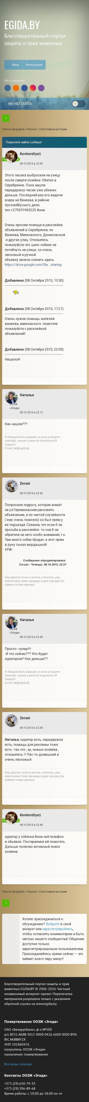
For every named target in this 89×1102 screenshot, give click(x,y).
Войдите (52, 924)
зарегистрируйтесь (57, 929)
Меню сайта (19, 103)
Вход (15, 65)
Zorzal (25, 483)
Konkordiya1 (30, 153)
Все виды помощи (18, 1064)
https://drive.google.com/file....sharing (33, 265)
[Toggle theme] (79, 103)
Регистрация (34, 65)
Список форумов (13, 129)
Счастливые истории (53, 129)
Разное (32, 129)
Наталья (27, 394)
